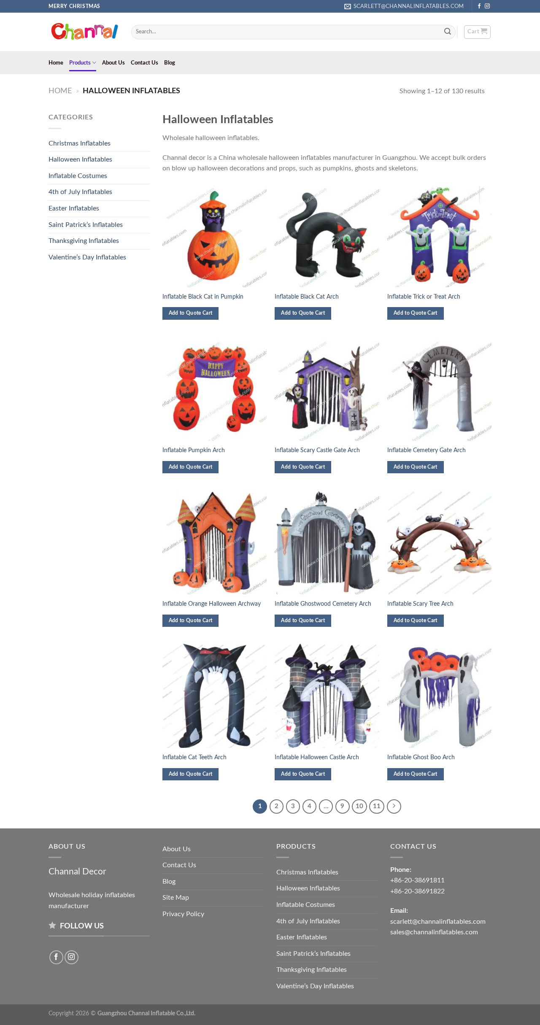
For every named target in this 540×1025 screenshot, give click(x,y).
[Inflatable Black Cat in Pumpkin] (214, 235)
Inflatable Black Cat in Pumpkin (202, 297)
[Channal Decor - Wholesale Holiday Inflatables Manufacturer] (84, 32)
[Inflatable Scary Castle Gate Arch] (327, 389)
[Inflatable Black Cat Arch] (327, 235)
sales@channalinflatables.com (434, 932)
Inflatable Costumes (78, 176)
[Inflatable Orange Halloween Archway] (214, 542)
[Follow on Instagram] (487, 6)
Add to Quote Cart (191, 313)
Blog (169, 62)
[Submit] (448, 32)
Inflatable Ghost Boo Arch (421, 757)
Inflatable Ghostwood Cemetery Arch (323, 604)
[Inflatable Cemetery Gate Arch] (439, 389)
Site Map (175, 897)
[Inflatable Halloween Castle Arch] (327, 696)
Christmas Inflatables (80, 143)
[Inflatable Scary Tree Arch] (439, 542)
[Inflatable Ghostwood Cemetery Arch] (327, 542)
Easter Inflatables (74, 208)
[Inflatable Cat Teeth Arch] (214, 696)
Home (56, 62)
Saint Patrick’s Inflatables (86, 224)
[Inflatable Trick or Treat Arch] (439, 235)
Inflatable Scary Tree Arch (420, 604)
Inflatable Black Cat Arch (307, 297)
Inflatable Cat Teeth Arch (194, 757)
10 (359, 806)
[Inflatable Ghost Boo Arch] (439, 696)
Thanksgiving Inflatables (84, 240)
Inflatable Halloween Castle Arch (317, 757)
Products (80, 62)
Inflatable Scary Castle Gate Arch (317, 450)
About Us (113, 62)
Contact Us (144, 62)
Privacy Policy (183, 914)
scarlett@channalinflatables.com (438, 921)
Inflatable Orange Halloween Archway (211, 604)
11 (377, 806)
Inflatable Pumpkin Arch (193, 450)
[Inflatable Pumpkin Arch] (214, 389)
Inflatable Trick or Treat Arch (423, 297)
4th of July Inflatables (80, 192)
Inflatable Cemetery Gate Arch (426, 450)
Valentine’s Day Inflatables (87, 257)
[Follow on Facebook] (479, 6)
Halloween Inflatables (80, 159)
